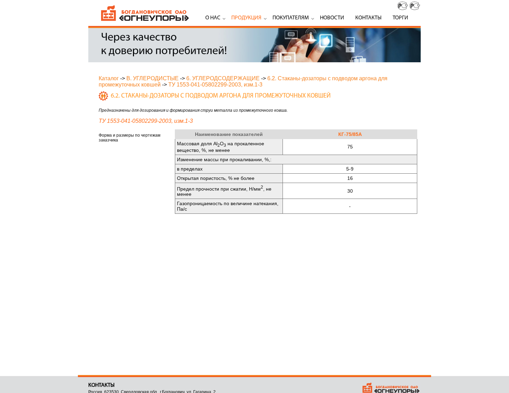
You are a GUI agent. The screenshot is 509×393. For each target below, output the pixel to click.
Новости (332, 18)
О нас (212, 18)
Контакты (368, 18)
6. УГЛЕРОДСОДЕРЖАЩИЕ (223, 78)
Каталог (109, 78)
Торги (400, 18)
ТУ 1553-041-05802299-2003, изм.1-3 (215, 85)
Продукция (246, 18)
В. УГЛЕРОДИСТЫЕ (152, 78)
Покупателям (291, 18)
